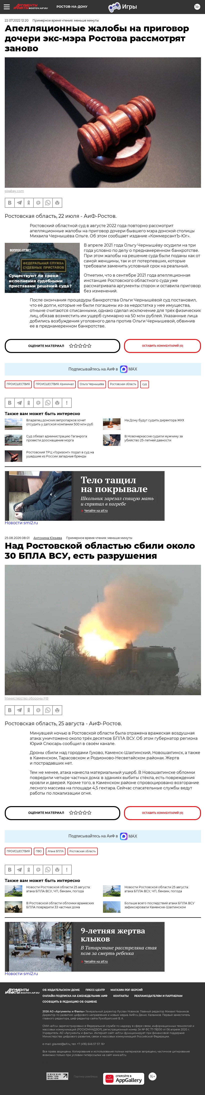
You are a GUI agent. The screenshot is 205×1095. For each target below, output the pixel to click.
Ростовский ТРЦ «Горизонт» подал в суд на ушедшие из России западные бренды (60, 454)
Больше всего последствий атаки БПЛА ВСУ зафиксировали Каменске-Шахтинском (159, 905)
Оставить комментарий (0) (162, 345)
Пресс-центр (95, 990)
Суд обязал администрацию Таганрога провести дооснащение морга (56, 438)
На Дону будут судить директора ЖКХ (154, 420)
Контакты (120, 996)
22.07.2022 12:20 (16, 20)
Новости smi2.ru (21, 522)
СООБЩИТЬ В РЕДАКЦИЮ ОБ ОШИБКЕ (69, 1001)
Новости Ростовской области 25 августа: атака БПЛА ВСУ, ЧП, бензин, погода (58, 889)
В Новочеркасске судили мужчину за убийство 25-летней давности (153, 438)
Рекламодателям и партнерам (158, 996)
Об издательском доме (61, 990)
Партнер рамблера (86, 1076)
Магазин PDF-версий (126, 990)
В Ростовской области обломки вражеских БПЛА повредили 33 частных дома (60, 905)
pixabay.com (14, 191)
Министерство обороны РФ (26, 698)
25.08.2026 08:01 (17, 538)
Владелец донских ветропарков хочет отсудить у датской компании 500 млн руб (59, 422)
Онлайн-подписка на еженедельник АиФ (75, 996)
